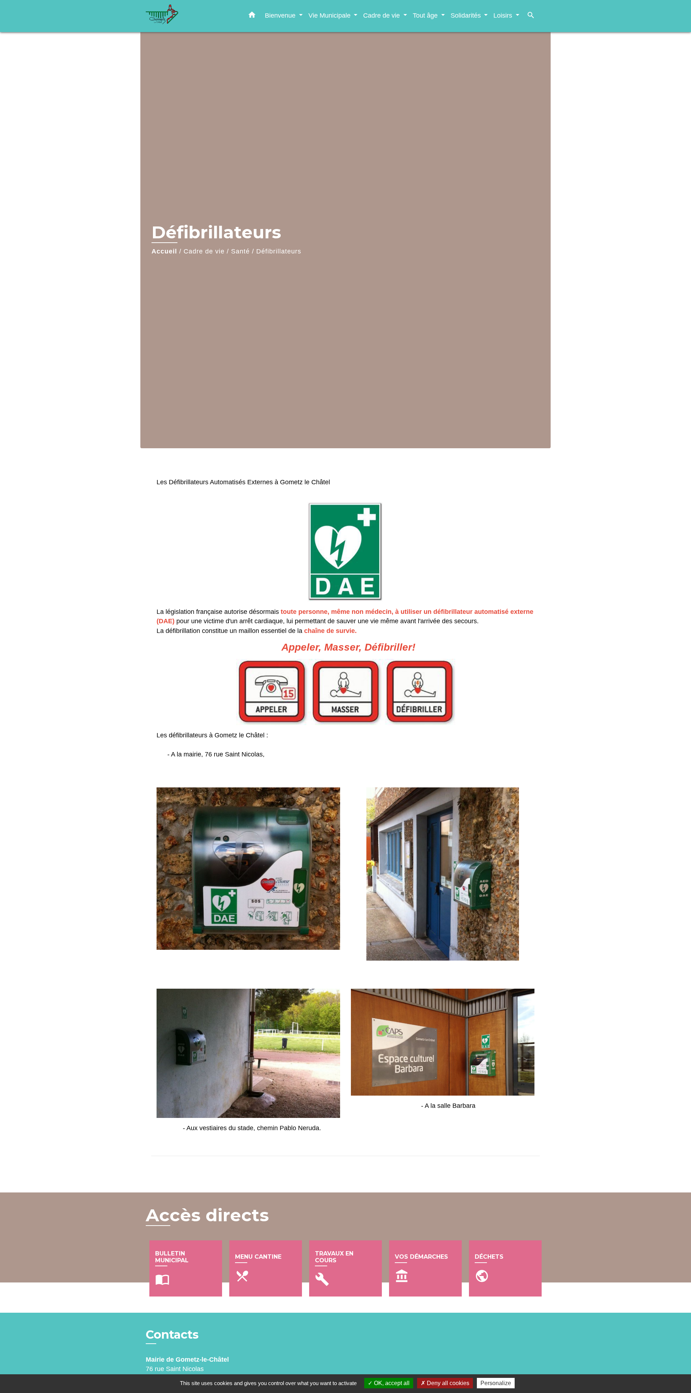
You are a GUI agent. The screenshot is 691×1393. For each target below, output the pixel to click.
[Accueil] (191, 16)
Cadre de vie (204, 251)
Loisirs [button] (503, 15)
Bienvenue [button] (281, 15)
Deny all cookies (447, 1383)
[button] (252, 16)
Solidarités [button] (467, 15)
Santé (240, 251)
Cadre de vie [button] (382, 15)
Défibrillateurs (278, 251)
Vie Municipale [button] (330, 15)
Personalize (495, 1383)
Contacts (172, 1335)
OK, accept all (391, 1383)
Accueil (164, 251)
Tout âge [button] (426, 15)
